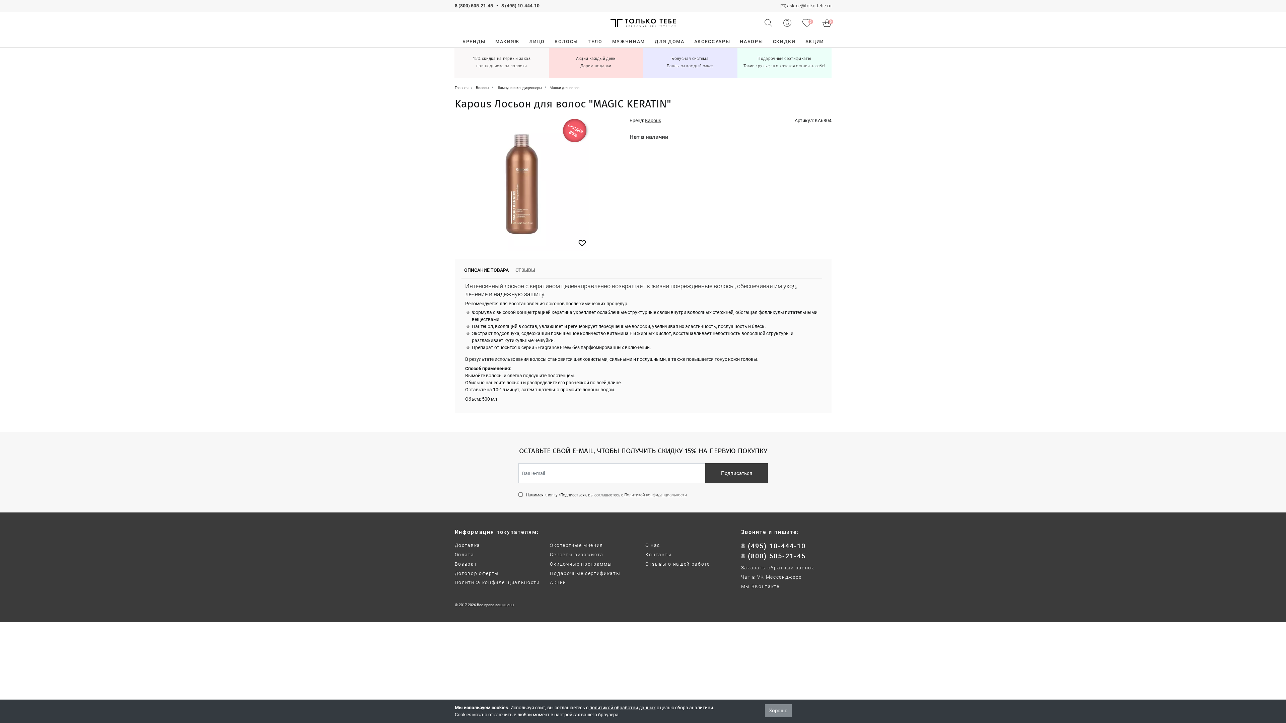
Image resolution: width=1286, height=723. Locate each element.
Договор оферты (477, 573)
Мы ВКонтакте (760, 586)
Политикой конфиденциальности (655, 495)
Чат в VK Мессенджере (771, 577)
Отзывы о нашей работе (677, 564)
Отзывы (525, 270)
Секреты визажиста (576, 554)
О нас (652, 545)
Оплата (464, 554)
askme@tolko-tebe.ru (809, 5)
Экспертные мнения (576, 545)
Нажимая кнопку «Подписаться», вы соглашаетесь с (606, 495)
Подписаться (736, 473)
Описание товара (486, 270)
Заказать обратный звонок (777, 567)
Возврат (466, 564)
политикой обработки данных (622, 707)
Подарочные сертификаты (585, 573)
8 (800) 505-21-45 (474, 5)
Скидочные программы (581, 564)
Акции (558, 582)
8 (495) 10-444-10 (520, 5)
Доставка (467, 545)
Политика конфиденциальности (497, 582)
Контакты (658, 554)
